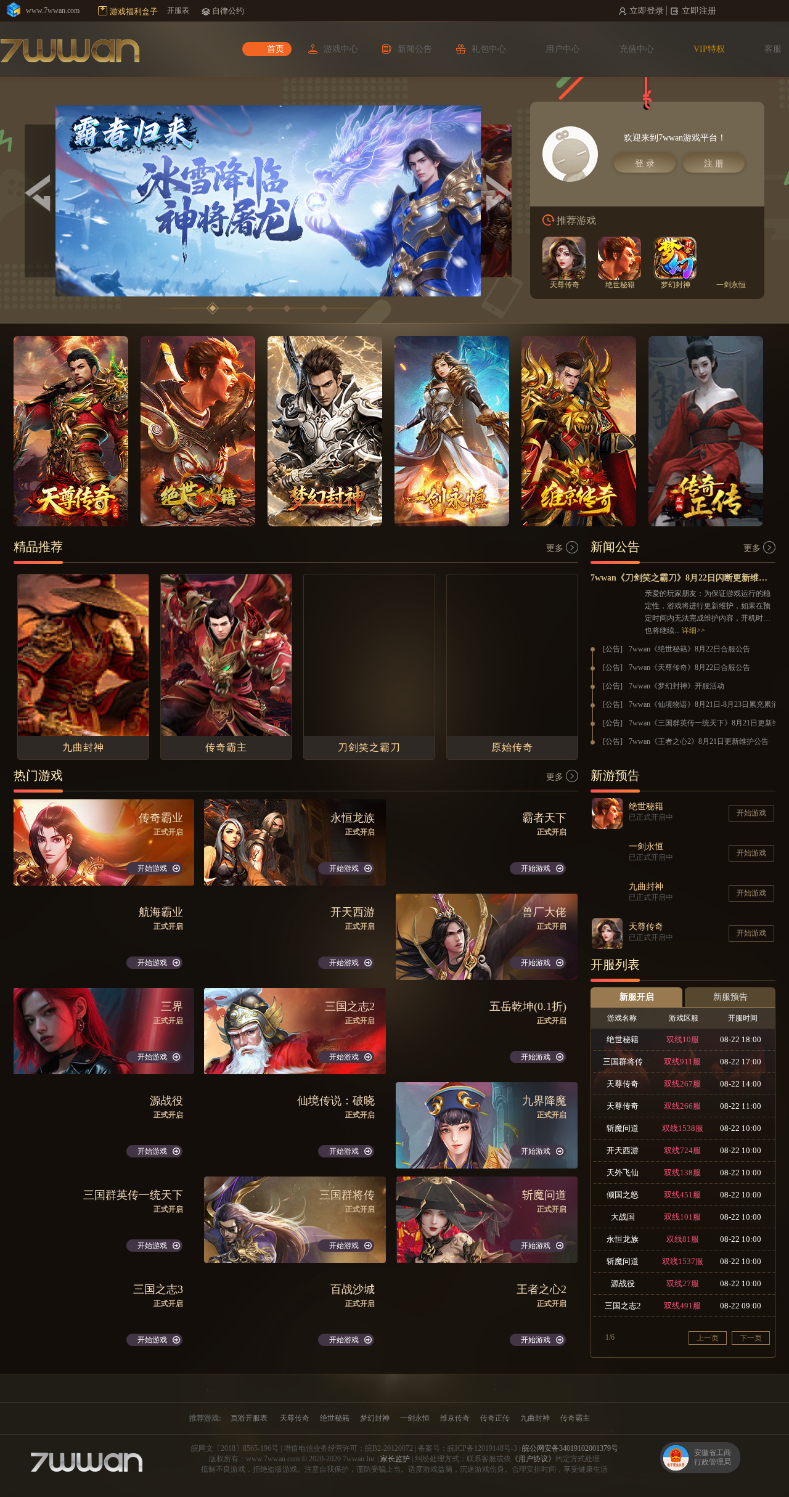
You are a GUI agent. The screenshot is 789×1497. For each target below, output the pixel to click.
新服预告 (730, 996)
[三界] (103, 1031)
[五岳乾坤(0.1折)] (487, 1031)
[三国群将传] (295, 1220)
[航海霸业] (103, 937)
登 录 (645, 163)
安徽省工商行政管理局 (712, 1457)
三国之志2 (350, 1006)
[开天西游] (295, 937)
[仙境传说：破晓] (295, 1125)
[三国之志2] (295, 1031)
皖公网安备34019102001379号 (570, 1448)
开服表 (178, 10)
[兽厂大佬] (487, 937)
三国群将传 (347, 1195)
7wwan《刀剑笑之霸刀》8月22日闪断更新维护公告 (683, 577)
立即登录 (646, 10)
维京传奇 (455, 1418)
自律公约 (228, 10)
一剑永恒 (415, 1418)
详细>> (693, 630)
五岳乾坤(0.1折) (527, 1006)
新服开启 (636, 996)
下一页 (751, 1338)
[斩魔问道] (487, 1220)
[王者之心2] (487, 1314)
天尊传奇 (294, 1418)
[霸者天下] (487, 842)
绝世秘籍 (335, 1418)
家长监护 (395, 1458)
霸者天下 (544, 818)
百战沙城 (352, 1289)
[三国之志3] (103, 1314)
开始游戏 (152, 868)
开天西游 (352, 912)
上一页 (708, 1338)
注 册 (714, 163)
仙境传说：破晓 (336, 1101)
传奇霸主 (575, 1418)
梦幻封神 (375, 1418)
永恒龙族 (352, 818)
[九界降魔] (487, 1125)
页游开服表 (249, 1418)
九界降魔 (544, 1101)
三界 (172, 1006)
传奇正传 (495, 1418)
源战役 (166, 1101)
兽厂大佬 (544, 912)
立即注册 (699, 10)
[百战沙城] (295, 1314)
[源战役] (103, 1125)
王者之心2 (541, 1289)
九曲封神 (535, 1418)
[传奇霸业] (103, 842)
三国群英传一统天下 (133, 1195)
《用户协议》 (533, 1458)
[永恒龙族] (295, 842)
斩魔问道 (544, 1195)
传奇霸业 (161, 818)
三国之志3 (158, 1289)
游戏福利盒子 (134, 11)
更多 (554, 548)
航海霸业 (161, 912)
